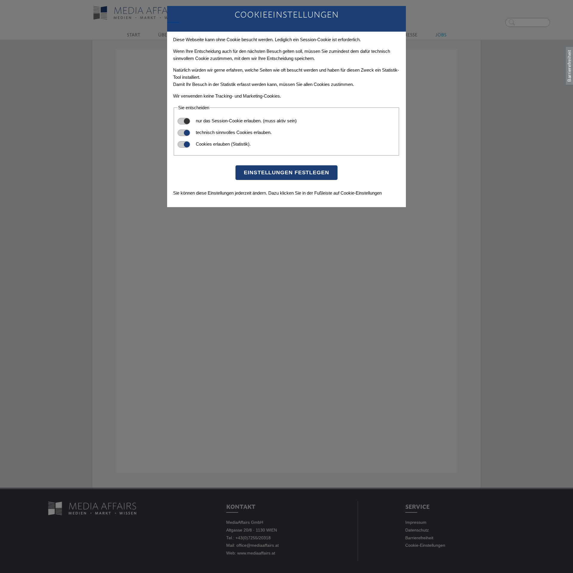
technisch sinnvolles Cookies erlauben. (233, 132)
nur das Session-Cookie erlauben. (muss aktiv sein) (246, 120)
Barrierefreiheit (569, 66)
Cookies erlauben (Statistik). (223, 144)
